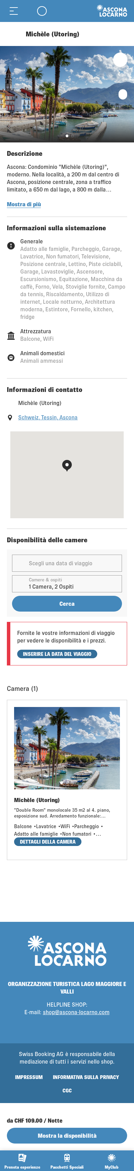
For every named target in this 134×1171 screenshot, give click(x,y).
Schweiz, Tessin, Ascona (48, 417)
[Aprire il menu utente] (41, 11)
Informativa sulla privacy (86, 1077)
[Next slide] (127, 94)
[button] (67, 136)
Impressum (29, 1077)
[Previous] (13, 34)
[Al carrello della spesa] (27, 11)
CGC (67, 1090)
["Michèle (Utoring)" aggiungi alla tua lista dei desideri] (120, 60)
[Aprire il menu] (14, 11)
